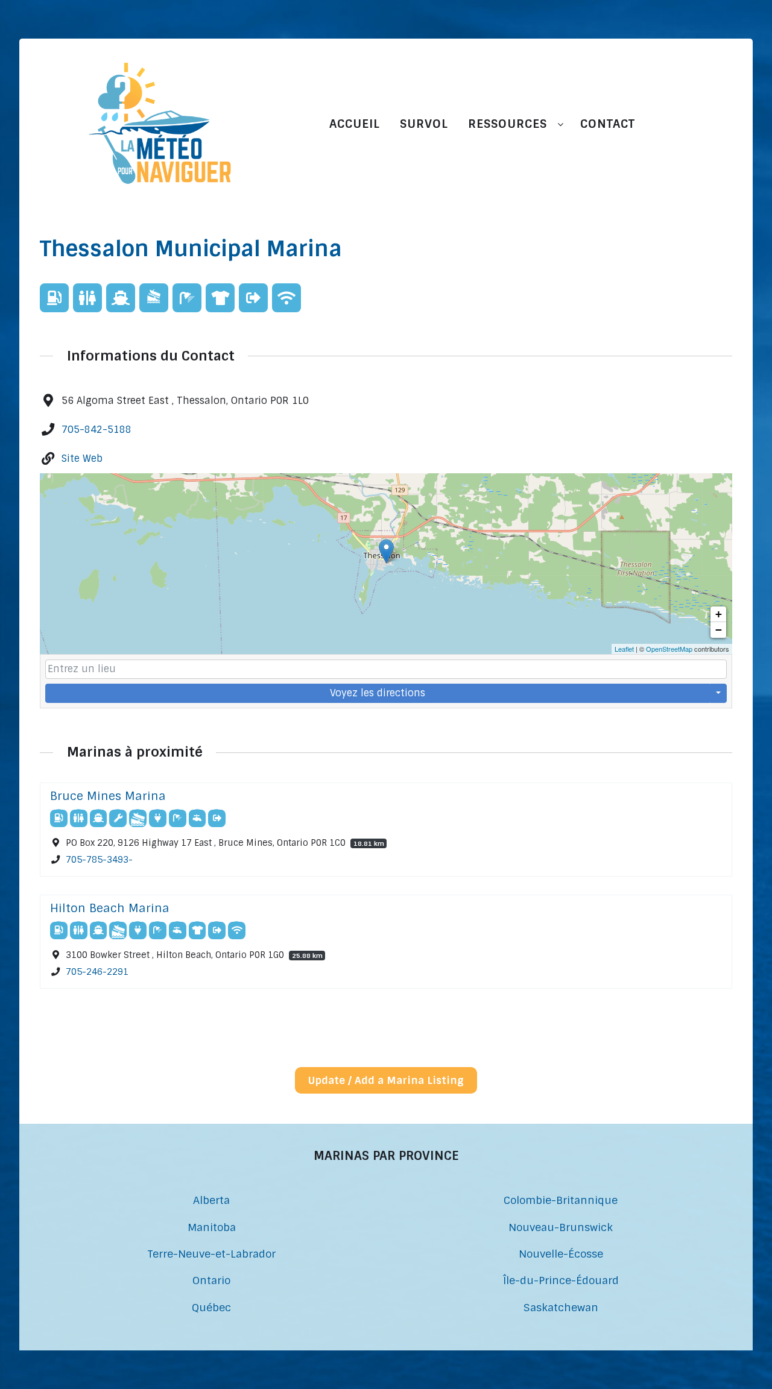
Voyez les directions (377, 693)
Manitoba (212, 1227)
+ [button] (718, 614)
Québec (211, 1307)
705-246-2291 (97, 971)
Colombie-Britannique (561, 1200)
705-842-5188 (96, 429)
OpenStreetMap (669, 649)
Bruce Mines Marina (108, 796)
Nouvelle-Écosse (561, 1254)
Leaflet (624, 649)
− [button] (718, 629)
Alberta (211, 1200)
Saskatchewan (561, 1307)
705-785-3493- (99, 859)
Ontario (211, 1280)
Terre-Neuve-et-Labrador (211, 1254)
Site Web (82, 458)
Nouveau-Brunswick (560, 1227)
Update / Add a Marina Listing (386, 1080)
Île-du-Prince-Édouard (561, 1280)
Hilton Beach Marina (109, 908)
